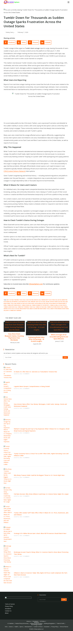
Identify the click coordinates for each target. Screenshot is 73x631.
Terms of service (10, 604)
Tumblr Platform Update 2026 (55, 307)
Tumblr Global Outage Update (58, 305)
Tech (6, 626)
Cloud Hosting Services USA (33, 299)
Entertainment (28, 626)
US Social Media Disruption (21, 308)
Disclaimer (8, 608)
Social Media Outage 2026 (41, 303)
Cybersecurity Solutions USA (49, 299)
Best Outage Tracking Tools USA (16, 299)
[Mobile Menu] (68, 2)
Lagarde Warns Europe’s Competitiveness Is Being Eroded (32, 386)
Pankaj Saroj (10, 32)
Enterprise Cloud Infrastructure (21, 301)
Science (11, 626)
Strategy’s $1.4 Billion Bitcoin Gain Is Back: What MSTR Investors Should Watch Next (40, 533)
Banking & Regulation (49, 623)
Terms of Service (64, 626)
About (6, 613)
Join (65, 357)
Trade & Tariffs (60, 623)
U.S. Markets (10, 623)
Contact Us (8, 611)
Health (16, 626)
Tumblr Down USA (26, 305)
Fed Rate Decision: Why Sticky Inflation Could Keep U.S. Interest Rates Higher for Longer (41, 494)
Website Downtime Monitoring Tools (39, 308)
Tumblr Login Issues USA (10, 307)
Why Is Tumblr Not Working (13, 310)
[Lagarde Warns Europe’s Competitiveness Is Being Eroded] (8, 387)
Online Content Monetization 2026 (55, 301)
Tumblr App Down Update (14, 305)
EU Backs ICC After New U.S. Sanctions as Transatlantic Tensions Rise (35, 372)
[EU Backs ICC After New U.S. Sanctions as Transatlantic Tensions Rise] (8, 373)
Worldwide (35, 621)
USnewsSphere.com (36, 284)
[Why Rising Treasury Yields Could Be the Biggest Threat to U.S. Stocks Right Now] (8, 476)
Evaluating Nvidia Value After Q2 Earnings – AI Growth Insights (36, 339)
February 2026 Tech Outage (38, 301)
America (29, 621)
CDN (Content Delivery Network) (14, 171)
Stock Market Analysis (36, 624)
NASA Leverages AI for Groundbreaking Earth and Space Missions (59, 337)
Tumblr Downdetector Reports (40, 305)
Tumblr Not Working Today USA (26, 307)
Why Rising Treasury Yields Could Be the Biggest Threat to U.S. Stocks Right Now (39, 475)
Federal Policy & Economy (21, 623)
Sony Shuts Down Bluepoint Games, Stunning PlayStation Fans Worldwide (14, 337)
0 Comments (26, 373)
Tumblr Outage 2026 (40, 307)
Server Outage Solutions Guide (25, 303)
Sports (21, 626)
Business (36, 622)
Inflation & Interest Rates (36, 623)
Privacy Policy (9, 606)
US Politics (42, 621)
